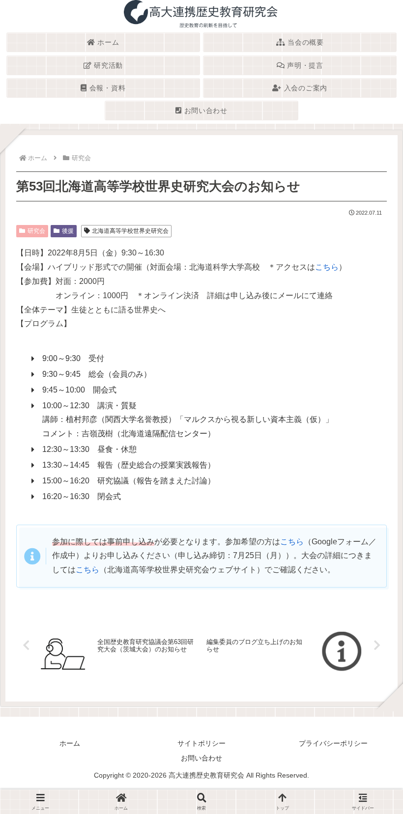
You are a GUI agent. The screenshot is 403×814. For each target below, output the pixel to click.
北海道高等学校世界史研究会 (130, 230)
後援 (68, 230)
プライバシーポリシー (333, 743)
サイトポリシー (201, 743)
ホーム (69, 743)
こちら (327, 267)
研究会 (36, 230)
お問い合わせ (201, 758)
